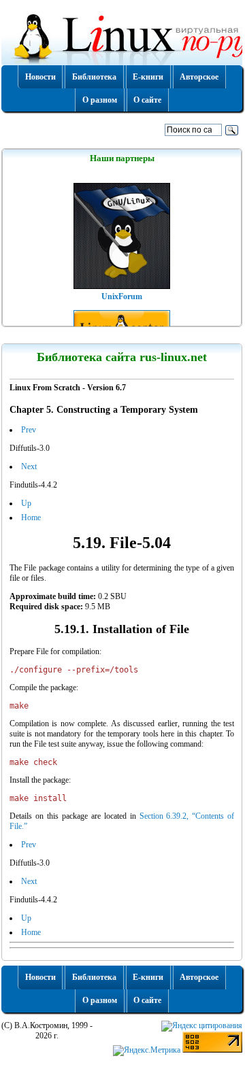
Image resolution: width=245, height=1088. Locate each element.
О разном (99, 100)
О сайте (147, 100)
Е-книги (148, 77)
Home (31, 517)
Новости (40, 77)
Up (26, 503)
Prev (28, 430)
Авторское (199, 77)
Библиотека (94, 77)
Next (29, 466)
